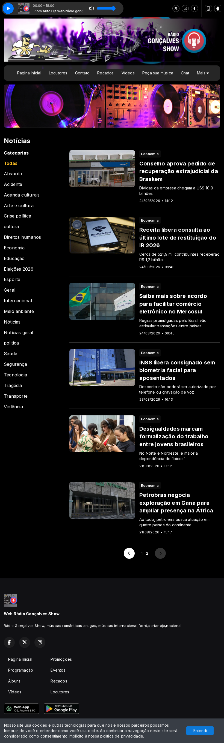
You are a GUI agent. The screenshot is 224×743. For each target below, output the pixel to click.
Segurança (15, 364)
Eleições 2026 (18, 269)
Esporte (12, 279)
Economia (14, 247)
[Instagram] (185, 8)
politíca (11, 343)
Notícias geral (18, 332)
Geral (9, 290)
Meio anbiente (19, 311)
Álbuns (14, 681)
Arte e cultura (19, 205)
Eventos (58, 670)
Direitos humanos (22, 237)
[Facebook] (194, 8)
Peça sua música (157, 73)
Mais (202, 73)
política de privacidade (121, 736)
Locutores (58, 73)
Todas (10, 163)
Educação (14, 258)
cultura (11, 226)
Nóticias (12, 322)
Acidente (13, 184)
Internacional (18, 300)
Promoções (61, 659)
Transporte (16, 396)
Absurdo (13, 173)
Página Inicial (29, 73)
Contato (82, 73)
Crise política (17, 216)
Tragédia (13, 385)
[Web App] (208, 8)
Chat (185, 73)
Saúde (10, 353)
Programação (20, 670)
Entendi (200, 730)
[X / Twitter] (175, 8)
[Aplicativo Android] (217, 8)
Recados (105, 73)
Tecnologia (15, 374)
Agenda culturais (22, 195)
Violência (13, 406)
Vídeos (128, 73)
